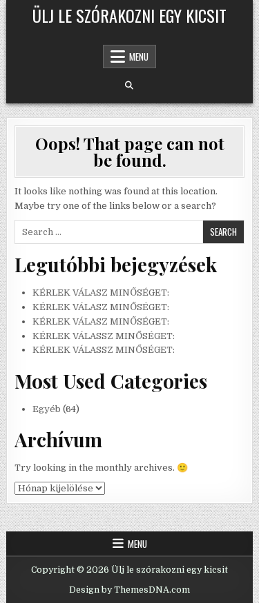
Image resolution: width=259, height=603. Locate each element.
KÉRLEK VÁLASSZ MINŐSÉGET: (103, 336)
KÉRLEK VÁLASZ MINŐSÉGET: (100, 292)
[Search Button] (129, 85)
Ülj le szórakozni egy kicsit (129, 15)
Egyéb (46, 409)
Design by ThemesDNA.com (129, 590)
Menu (138, 56)
